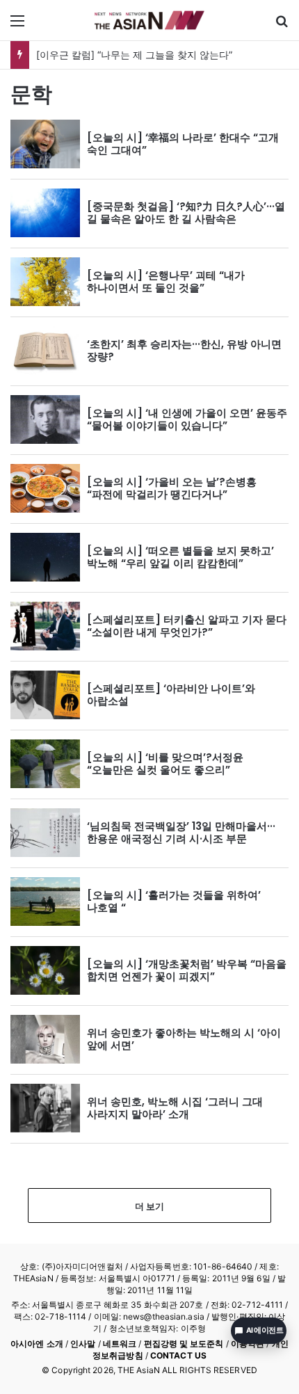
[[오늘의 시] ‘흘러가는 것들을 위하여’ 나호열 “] (45, 901)
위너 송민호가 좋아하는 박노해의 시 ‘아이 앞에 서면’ (184, 1038)
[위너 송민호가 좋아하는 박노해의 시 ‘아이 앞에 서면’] (45, 1039)
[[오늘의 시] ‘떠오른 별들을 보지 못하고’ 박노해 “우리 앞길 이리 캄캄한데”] (45, 557)
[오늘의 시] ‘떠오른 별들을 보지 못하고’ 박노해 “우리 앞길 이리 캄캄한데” (180, 556)
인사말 (82, 1343)
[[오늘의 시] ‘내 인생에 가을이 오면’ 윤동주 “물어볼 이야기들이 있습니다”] (45, 419)
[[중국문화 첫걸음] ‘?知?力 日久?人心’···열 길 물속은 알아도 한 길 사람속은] (45, 213)
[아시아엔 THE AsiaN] (149, 20)
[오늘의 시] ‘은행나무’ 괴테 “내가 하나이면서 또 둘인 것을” (166, 281)
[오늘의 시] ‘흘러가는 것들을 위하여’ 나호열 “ (174, 901)
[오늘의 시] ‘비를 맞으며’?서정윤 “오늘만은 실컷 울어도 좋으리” (165, 763)
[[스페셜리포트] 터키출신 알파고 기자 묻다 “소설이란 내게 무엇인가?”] (45, 626)
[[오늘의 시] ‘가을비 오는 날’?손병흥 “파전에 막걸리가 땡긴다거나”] (45, 488)
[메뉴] (17, 25)
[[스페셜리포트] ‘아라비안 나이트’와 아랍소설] (45, 695)
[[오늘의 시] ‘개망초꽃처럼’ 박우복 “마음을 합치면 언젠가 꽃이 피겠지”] (45, 970)
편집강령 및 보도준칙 (184, 1343)
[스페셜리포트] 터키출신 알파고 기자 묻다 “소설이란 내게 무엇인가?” (186, 625)
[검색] (282, 25)
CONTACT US (178, 1355)
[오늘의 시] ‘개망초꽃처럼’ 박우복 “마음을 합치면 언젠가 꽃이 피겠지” (186, 970)
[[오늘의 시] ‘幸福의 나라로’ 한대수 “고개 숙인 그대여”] (45, 144)
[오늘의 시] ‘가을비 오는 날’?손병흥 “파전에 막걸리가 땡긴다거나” (172, 488)
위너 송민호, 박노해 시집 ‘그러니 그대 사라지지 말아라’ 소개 (175, 1107)
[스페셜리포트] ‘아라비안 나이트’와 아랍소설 (171, 694)
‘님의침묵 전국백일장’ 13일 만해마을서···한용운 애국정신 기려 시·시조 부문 (181, 832)
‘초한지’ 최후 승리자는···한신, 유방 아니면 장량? (184, 350)
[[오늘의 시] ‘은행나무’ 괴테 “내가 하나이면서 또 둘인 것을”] (45, 281)
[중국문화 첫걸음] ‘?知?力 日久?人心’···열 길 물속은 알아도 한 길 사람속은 (186, 212)
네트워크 (119, 1343)
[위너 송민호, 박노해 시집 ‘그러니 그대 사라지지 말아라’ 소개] (45, 1108)
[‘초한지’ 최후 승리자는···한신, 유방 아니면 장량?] (45, 350)
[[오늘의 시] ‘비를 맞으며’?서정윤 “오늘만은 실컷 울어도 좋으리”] (45, 763)
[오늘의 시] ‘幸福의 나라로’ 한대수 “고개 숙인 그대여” (183, 143)
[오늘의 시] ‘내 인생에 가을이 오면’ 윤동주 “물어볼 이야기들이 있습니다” (187, 419)
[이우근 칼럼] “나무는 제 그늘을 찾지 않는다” (134, 55)
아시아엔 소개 (36, 1343)
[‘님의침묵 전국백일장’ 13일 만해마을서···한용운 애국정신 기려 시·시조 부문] (45, 832)
